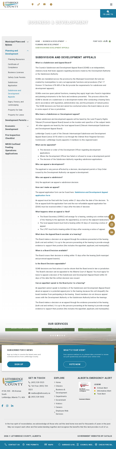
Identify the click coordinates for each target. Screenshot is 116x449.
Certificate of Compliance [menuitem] (13, 66)
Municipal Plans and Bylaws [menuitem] (15, 43)
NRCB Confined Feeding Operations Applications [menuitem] (12, 149)
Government (61, 400)
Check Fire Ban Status (106, 445)
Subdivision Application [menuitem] (12, 84)
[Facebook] (2, 405)
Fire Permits (32, 445)
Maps (50, 445)
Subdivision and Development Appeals (52, 48)
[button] (27, 42)
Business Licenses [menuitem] (16, 72)
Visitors (59, 403)
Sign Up (18, 364)
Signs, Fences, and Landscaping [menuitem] (16, 103)
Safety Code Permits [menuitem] (16, 77)
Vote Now (74, 364)
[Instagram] (7, 405)
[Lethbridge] (13, 382)
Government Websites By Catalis (94, 436)
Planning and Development (47, 44)
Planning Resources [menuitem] (16, 59)
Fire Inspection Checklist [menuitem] (12, 137)
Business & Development (54, 41)
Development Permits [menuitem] (16, 120)
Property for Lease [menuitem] (16, 115)
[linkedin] (12, 405)
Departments (61, 396)
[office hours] (50, 4)
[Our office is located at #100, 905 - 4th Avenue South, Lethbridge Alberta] (33, 4)
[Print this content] (109, 41)
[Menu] (111, 4)
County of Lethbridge (10, 5)
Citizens (59, 386)
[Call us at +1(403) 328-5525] (38, 4)
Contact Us (14, 445)
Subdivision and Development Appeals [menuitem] (14, 93)
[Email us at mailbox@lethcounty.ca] (43, 4)
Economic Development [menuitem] (11, 128)
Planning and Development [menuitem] (11, 52)
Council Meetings (87, 445)
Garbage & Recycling (69, 445)
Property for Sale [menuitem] (15, 110)
